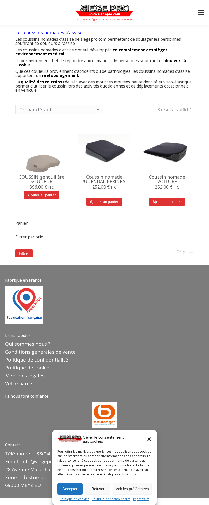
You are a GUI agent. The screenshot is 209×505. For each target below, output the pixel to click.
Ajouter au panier (41, 195)
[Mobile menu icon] (201, 12)
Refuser (97, 489)
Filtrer (24, 253)
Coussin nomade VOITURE (167, 179)
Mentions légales (24, 375)
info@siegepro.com (43, 461)
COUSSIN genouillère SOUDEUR (41, 179)
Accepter (69, 489)
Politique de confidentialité (111, 499)
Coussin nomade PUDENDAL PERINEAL (104, 179)
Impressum (141, 499)
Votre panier (19, 383)
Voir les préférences (132, 489)
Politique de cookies (74, 499)
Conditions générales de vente (40, 352)
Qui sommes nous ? (27, 344)
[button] (149, 439)
